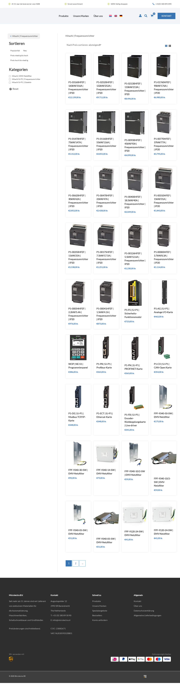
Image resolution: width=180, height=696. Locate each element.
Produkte (96, 601)
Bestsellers (97, 615)
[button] (146, 16)
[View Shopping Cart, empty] (152, 16)
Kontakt (137, 601)
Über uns (138, 606)
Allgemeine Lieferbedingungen (147, 615)
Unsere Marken (99, 606)
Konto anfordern (100, 620)
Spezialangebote (99, 610)
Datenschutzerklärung (144, 610)
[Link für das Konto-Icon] (140, 15)
